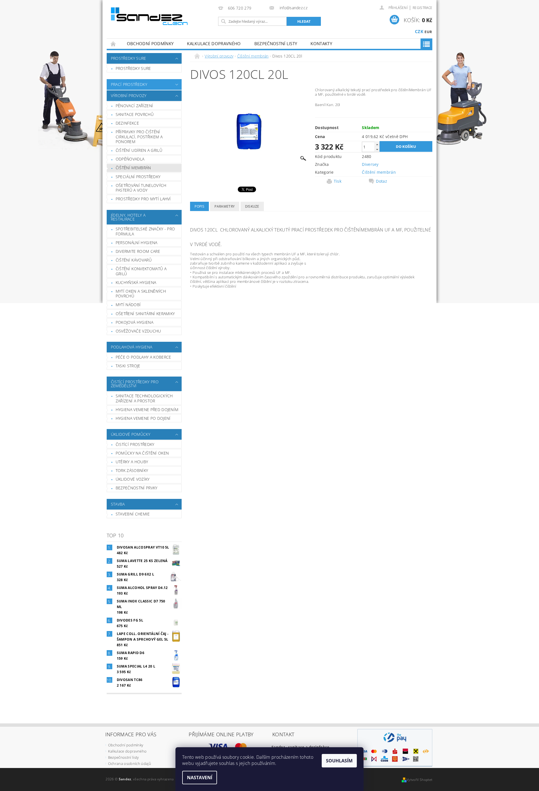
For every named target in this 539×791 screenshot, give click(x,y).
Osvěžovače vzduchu (138, 331)
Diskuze (252, 206)
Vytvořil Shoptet (419, 779)
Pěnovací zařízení (134, 105)
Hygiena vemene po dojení (143, 418)
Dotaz (381, 181)
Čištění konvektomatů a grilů (141, 271)
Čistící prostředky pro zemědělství (135, 383)
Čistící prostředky (135, 444)
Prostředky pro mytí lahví (143, 198)
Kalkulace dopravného (214, 43)
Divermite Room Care (138, 251)
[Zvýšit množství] (377, 144)
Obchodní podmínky (150, 43)
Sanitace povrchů (135, 114)
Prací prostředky (129, 84)
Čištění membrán (133, 167)
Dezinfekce (127, 123)
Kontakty (321, 43)
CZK (419, 31)
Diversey (370, 164)
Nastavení (199, 777)
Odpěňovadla (130, 159)
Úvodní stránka (113, 44)
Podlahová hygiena (131, 347)
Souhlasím (339, 761)
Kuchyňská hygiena (136, 282)
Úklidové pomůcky (130, 434)
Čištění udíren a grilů (139, 150)
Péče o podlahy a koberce (143, 357)
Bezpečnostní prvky (136, 487)
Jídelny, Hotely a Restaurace (128, 217)
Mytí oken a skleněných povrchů (141, 293)
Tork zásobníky (132, 470)
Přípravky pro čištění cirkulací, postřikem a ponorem (139, 136)
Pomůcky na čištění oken (142, 453)
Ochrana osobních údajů (129, 763)
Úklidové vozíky (133, 479)
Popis (199, 206)
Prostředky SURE (128, 58)
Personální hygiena (136, 242)
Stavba (118, 504)
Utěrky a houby (132, 461)
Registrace (422, 7)
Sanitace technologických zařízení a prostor (144, 398)
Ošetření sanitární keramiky (145, 313)
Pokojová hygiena (134, 322)
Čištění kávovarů (134, 260)
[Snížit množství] (377, 149)
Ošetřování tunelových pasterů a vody (141, 188)
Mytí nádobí (128, 304)
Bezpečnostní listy (275, 43)
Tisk (337, 181)
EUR (428, 31)
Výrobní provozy (129, 95)
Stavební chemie (133, 514)
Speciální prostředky (138, 176)
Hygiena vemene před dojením (147, 409)
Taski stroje (128, 365)
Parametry (224, 206)
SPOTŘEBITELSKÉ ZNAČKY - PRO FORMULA (145, 231)
